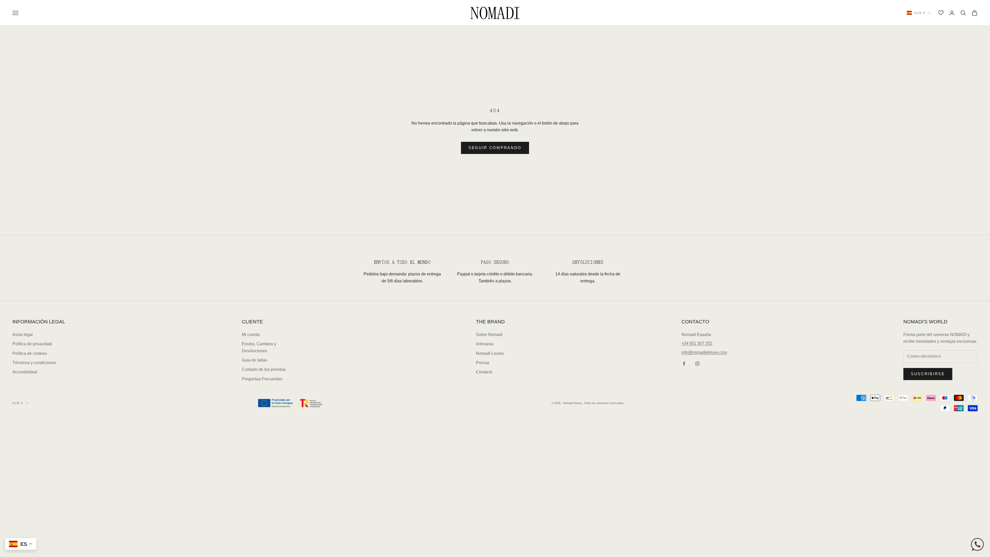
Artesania (484, 344)
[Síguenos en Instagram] (697, 363)
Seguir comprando (495, 147)
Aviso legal (22, 334)
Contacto (484, 372)
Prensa (482, 363)
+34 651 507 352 (696, 343)
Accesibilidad (24, 372)
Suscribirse (928, 374)
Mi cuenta (251, 334)
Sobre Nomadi (489, 334)
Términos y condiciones (34, 363)
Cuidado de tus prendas (264, 369)
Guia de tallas (254, 360)
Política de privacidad (32, 344)
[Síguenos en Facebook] (684, 363)
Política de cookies (29, 353)
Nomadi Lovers (490, 353)
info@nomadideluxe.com (704, 352)
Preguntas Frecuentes (262, 379)
